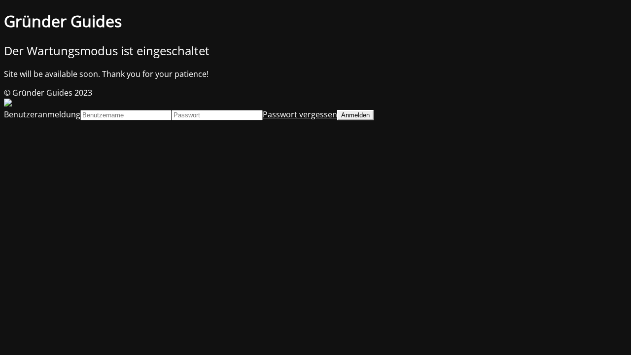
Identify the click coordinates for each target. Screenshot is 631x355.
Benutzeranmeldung (42, 114)
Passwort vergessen (300, 114)
